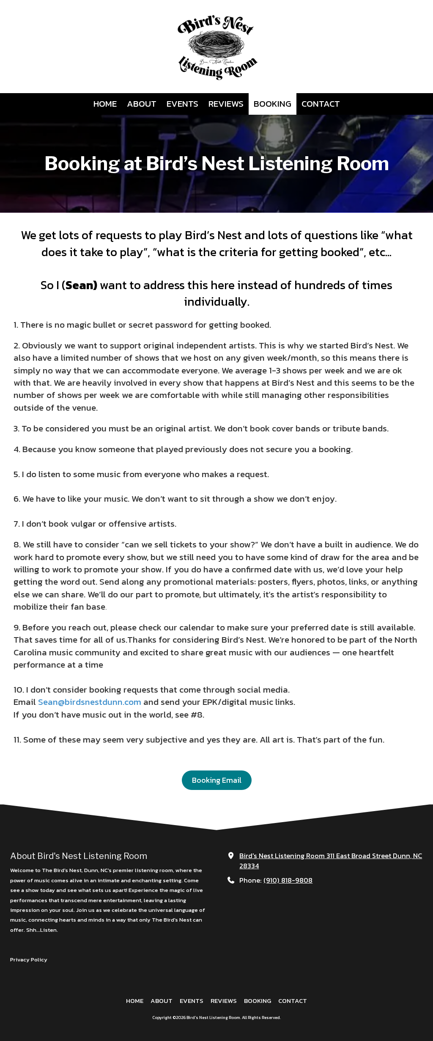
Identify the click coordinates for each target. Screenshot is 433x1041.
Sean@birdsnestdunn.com (89, 701)
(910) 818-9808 (287, 880)
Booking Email (216, 780)
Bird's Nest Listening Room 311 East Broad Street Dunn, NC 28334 (330, 860)
